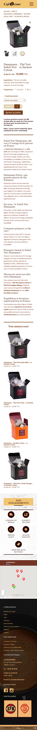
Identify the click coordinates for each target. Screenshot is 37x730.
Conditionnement (11, 96)
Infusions (7, 620)
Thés (5, 617)
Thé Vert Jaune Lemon (21, 283)
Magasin (6, 629)
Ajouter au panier (13, 112)
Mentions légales (9, 644)
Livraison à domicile (10, 641)
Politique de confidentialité (12, 647)
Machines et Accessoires (11, 626)
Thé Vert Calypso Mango (13, 285)
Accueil (7, 11)
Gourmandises (8, 623)
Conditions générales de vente (14, 650)
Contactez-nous (10, 315)
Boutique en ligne (9, 611)
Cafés (5, 614)
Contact (6, 632)
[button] (30, 22)
